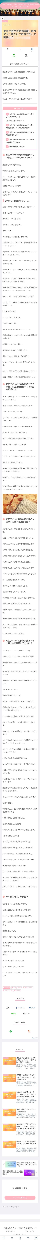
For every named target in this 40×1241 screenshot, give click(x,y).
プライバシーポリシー (20, 1234)
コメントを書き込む (20, 1198)
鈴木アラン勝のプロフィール (16, 121)
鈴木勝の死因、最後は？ (17, 146)
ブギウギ (7, 987)
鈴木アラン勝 (8, 990)
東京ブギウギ (28, 987)
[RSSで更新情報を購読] (29, 1031)
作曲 (15, 987)
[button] (26, 55)
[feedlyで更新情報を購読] (11, 1031)
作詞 (20, 987)
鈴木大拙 (17, 990)
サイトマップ (29, 1231)
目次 (19, 108)
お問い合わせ (10, 1231)
